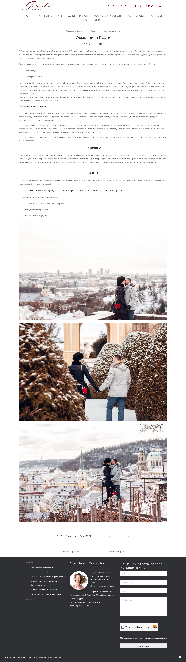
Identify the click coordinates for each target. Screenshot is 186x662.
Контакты (156, 16)
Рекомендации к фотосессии (44, 572)
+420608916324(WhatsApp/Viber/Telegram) (45, 203)
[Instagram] (130, 6)
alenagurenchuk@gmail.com (36, 209)
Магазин (84, 16)
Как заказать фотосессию (42, 567)
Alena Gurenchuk (68, 536)
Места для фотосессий (108, 16)
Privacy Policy (54, 657)
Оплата (28, 599)
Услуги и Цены (66, 16)
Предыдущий (71, 551)
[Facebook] (135, 6)
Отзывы (140, 16)
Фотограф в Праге (74, 31)
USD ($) (150, 6)
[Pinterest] (140, 6)
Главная (28, 16)
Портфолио (45, 16)
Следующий (116, 551)
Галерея (98, 20)
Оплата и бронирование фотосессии (48, 576)
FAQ (129, 16)
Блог (85, 20)
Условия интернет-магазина (44, 589)
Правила (29, 562)
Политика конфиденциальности (46, 594)
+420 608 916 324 (118, 5)
